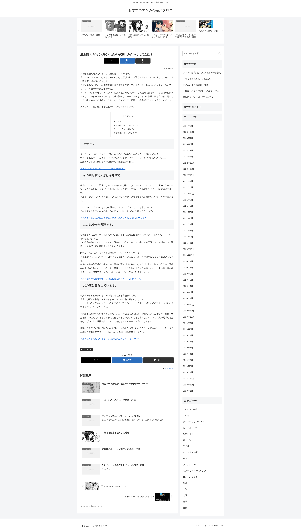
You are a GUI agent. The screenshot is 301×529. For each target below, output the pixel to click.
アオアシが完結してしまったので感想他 (202, 72)
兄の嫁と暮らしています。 (127, 133)
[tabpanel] (92, 30)
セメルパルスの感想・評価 (195, 85)
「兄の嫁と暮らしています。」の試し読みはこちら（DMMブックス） (113, 339)
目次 (124, 116)
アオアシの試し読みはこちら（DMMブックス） (102, 168)
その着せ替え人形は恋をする (128, 125)
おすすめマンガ (88, 349)
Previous (78, 31)
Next (222, 31)
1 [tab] (147, 45)
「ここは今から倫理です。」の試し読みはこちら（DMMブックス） (112, 279)
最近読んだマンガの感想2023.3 (198, 97)
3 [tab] (154, 45)
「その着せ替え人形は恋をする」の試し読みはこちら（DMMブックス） (114, 218)
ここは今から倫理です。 (126, 129)
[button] (142, 61)
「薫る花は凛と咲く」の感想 (196, 79)
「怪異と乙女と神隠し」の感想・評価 (201, 91)
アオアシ (119, 121)
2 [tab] (150, 45)
